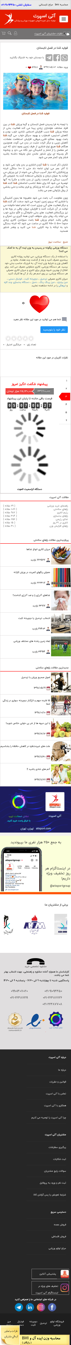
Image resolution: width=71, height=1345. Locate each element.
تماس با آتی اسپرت (56, 1094)
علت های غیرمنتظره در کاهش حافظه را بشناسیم (25, 746)
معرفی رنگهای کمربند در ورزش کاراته (32, 572)
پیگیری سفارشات (57, 1147)
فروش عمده (60, 1225)
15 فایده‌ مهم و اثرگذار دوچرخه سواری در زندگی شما (26, 702)
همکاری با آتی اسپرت (55, 1105)
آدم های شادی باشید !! (38, 769)
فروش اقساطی (58, 1236)
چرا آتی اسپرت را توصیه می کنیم (48, 1117)
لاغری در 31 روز (60, 522)
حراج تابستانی (46, 5)
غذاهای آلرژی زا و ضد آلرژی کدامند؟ (31, 595)
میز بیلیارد (62, 282)
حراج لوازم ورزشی (57, 1248)
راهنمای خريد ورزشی (57, 505)
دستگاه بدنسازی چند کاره (16, 282)
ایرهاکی (62, 286)
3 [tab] (66, 397)
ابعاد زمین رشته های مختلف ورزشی (31, 641)
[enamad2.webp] (35, 1022)
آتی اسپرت (44, 15)
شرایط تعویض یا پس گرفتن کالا (50, 1195)
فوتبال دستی (15, 279)
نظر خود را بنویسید (54, 329)
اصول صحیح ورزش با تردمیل (35, 677)
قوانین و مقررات (57, 1082)
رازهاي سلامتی (60, 509)
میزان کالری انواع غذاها (38, 549)
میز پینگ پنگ (47, 282)
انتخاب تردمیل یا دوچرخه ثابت (34, 618)
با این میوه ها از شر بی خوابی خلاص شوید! (28, 723)
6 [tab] (66, 420)
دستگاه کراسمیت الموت (29, 489)
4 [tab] (66, 404)
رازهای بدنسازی (60, 516)
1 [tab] (66, 381)
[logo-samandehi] (15, 1022)
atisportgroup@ (60, 885)
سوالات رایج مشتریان (55, 1171)
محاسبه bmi (61, 5)
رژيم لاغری (62, 512)
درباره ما (62, 1070)
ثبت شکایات (59, 1159)
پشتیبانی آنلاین (47, 1274)
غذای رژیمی (62, 519)
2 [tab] (66, 389)
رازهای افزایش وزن (59, 526)
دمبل (34, 282)
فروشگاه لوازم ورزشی (57, 1323)
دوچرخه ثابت (31, 279)
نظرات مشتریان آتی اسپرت (48, 33)
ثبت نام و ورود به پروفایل (53, 1183)
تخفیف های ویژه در (48, 1286)
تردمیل (43, 279)
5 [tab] (66, 412)
